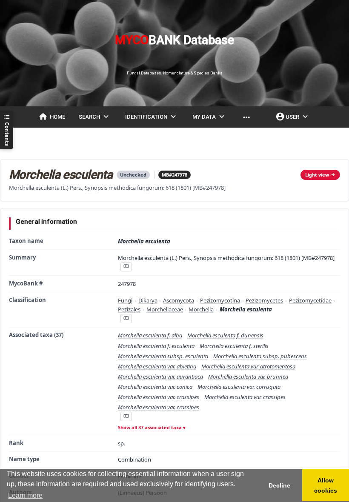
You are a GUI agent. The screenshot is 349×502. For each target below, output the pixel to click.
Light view (317, 174)
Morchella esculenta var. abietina (157, 366)
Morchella (201, 309)
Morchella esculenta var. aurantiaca (160, 376)
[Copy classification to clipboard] (126, 318)
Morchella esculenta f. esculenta (156, 346)
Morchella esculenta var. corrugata (238, 387)
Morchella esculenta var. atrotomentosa (248, 366)
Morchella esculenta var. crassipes (158, 397)
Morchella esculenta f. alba (150, 335)
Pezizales (129, 309)
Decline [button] (279, 485)
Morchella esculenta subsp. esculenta (163, 356)
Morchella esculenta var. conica (155, 387)
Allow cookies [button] (325, 485)
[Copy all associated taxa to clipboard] (126, 416)
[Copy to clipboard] (126, 266)
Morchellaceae (164, 309)
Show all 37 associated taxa (150, 427)
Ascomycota (178, 300)
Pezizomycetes (264, 300)
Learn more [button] (25, 495)
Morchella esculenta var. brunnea (248, 376)
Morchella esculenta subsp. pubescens (260, 356)
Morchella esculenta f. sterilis (234, 346)
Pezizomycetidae (310, 300)
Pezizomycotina (220, 300)
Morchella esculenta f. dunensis (225, 335)
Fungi (125, 300)
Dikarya (147, 300)
